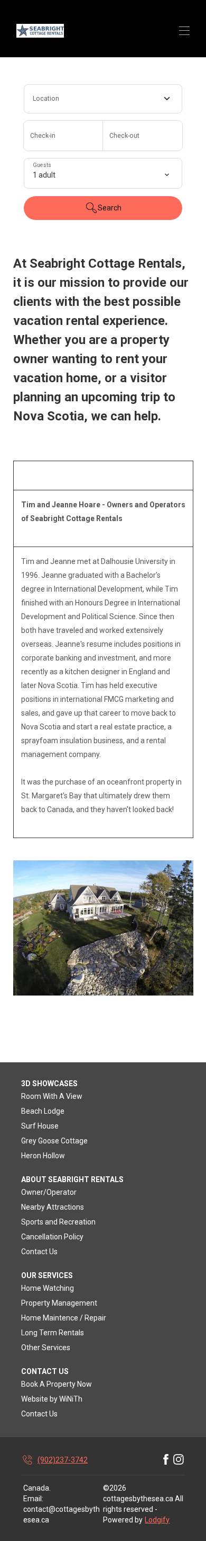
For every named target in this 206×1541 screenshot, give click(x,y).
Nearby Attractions (52, 1207)
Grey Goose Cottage (54, 1141)
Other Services (45, 1347)
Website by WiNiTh (51, 1399)
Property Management (59, 1303)
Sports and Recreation (58, 1222)
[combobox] (103, 98)
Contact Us (39, 1251)
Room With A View (51, 1096)
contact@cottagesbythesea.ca (61, 1514)
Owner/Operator (49, 1192)
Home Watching (47, 1288)
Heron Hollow (43, 1155)
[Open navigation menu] (184, 31)
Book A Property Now (56, 1384)
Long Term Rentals (52, 1332)
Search (109, 208)
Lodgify (157, 1520)
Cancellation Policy (52, 1236)
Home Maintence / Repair (63, 1318)
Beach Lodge (42, 1111)
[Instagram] (178, 1460)
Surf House (40, 1126)
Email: (33, 1498)
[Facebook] (166, 1460)
